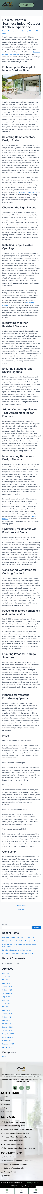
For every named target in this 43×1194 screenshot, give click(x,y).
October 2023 (7, 1041)
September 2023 (8, 1044)
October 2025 (7, 990)
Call (21, 1192)
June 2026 (6, 976)
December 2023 (8, 1034)
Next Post (21, 909)
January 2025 (7, 1014)
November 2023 (8, 1037)
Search (4, 924)
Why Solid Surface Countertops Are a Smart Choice (20, 941)
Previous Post (21, 905)
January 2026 (7, 987)
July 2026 (5, 973)
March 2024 (6, 1024)
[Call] (21, 1190)
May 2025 (5, 1007)
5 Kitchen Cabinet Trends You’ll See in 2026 (17, 953)
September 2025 (8, 993)
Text (7, 1192)
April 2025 (6, 1010)
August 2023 (6, 1047)
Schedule (36, 1192)
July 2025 (5, 1000)
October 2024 (7, 1017)
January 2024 (7, 1030)
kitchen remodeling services (27, 192)
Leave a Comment (8, 31)
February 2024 (7, 1027)
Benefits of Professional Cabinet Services (16, 950)
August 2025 (6, 997)
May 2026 (5, 980)
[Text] (7, 1190)
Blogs (4, 1057)
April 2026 (6, 983)
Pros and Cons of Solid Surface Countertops (18, 937)
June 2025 (6, 1003)
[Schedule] (35, 1190)
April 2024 (6, 1020)
